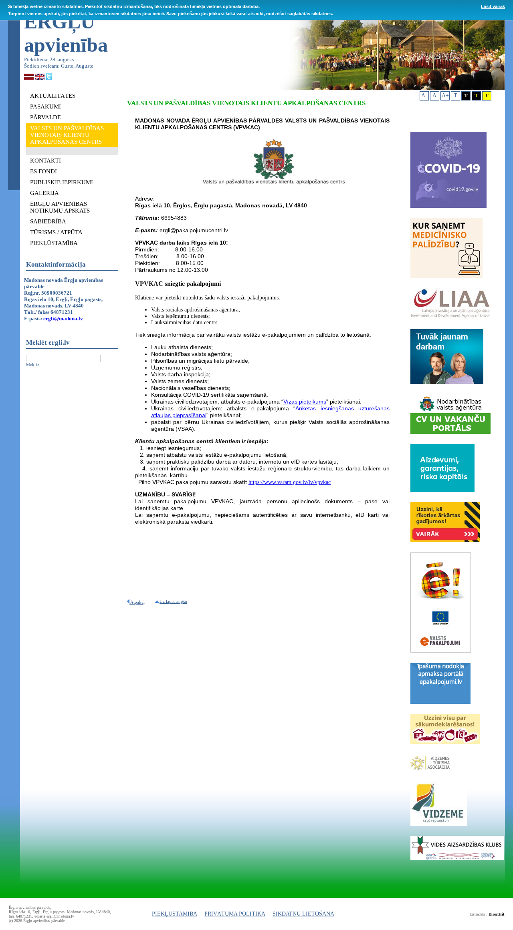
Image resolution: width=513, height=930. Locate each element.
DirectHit (496, 914)
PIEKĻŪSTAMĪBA (174, 914)
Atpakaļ (137, 602)
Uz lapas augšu (173, 601)
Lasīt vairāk (493, 6)
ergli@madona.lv (63, 318)
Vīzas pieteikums (304, 401)
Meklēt (32, 364)
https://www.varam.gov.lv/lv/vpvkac (289, 482)
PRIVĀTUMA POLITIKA (234, 914)
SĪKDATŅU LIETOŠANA (303, 914)
